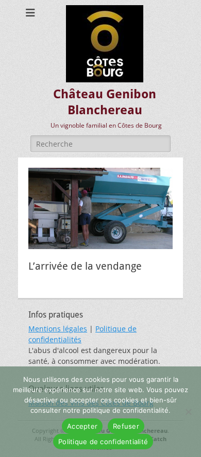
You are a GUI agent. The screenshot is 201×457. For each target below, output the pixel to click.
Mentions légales (57, 328)
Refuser (126, 426)
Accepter (82, 426)
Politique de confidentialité (103, 441)
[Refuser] (188, 412)
